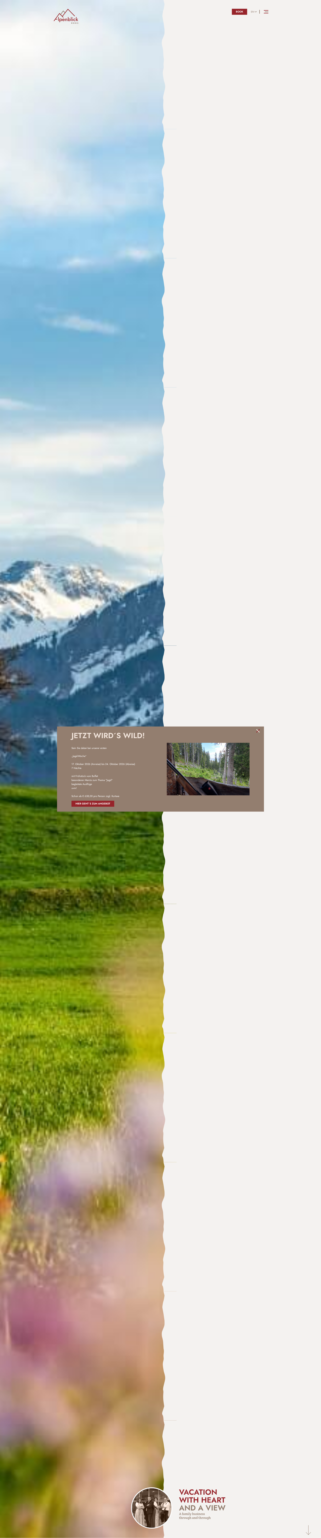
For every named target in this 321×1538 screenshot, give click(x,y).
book (239, 12)
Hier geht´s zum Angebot (92, 803)
